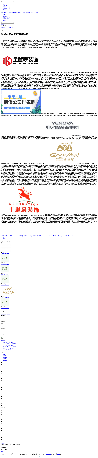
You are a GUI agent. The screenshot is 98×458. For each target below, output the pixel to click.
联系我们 (5, 20)
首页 (4, 14)
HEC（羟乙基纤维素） (8, 345)
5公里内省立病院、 (5, 274)
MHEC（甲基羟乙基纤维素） (10, 346)
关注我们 (3, 237)
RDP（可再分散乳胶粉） (9, 348)
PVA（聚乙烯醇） (7, 349)
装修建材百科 (6, 18)
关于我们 (5, 16)
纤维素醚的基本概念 (8, 342)
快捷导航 (3, 340)
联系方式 (3, 443)
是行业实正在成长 (5, 285)
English (2, 24)
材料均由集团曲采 (5, 297)
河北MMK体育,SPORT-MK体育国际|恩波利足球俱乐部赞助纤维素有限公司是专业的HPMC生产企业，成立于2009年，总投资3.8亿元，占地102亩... (39, 236)
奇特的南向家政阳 (5, 264)
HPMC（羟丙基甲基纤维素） (10, 343)
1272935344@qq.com (5, 314)
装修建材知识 (6, 17)
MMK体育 (3, 27)
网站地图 (48, 454)
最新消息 (3, 238)
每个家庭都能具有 (5, 308)
